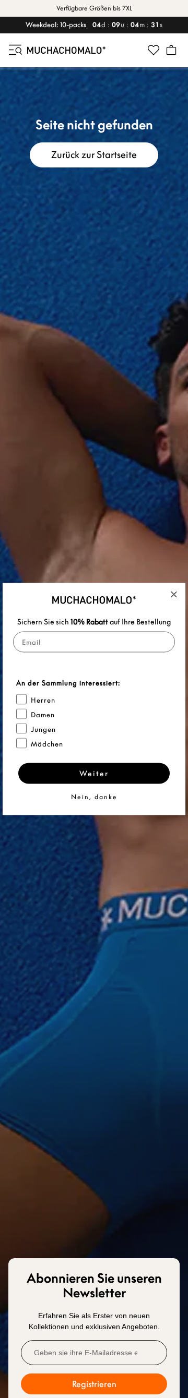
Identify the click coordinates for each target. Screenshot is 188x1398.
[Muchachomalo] (66, 50)
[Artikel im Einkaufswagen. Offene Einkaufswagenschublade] (171, 50)
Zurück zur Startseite (94, 155)
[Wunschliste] (153, 50)
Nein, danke (94, 797)
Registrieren (94, 1384)
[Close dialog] (174, 594)
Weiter (94, 773)
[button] (14, 50)
